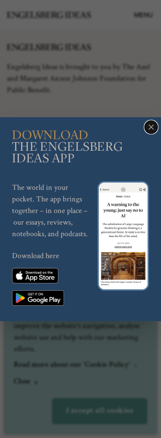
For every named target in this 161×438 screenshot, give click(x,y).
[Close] (151, 127)
